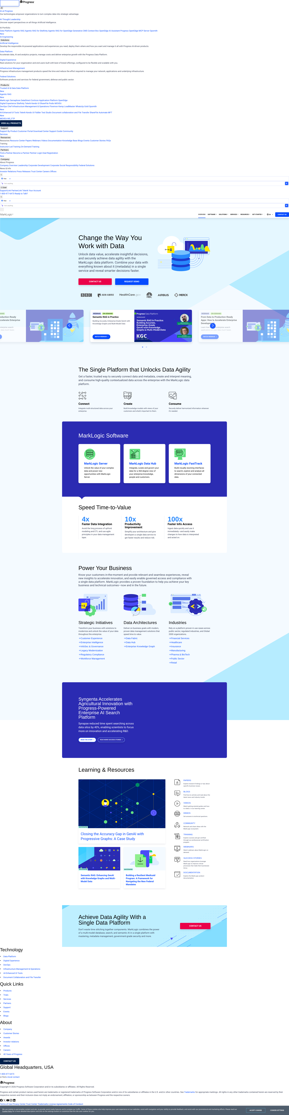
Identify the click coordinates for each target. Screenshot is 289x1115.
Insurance (176, 646)
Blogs (80, 140)
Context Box (93, 31)
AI (2, 8)
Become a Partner (21, 153)
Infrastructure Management (12, 68)
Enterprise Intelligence (92, 642)
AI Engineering (6, 37)
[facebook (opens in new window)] (1, 1101)
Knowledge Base (69, 140)
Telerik (28, 103)
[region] (144, 1110)
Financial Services (180, 638)
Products (5, 85)
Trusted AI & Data (8, 88)
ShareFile (44, 103)
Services (4, 134)
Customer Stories (98, 140)
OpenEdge (63, 100)
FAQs (108, 140)
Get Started (257, 214)
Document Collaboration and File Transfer (22, 977)
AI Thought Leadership (10, 19)
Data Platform (6, 31)
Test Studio (46, 112)
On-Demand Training (30, 147)
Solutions (5, 40)
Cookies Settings (277, 1110)
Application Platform (48, 100)
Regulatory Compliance (92, 654)
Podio (51, 103)
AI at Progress (6, 11)
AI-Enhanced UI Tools (9, 112)
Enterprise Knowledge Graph (140, 646)
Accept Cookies (256, 1110)
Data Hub (130, 642)
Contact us (9, 1061)
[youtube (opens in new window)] (8, 1101)
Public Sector (177, 658)
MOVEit (58, 103)
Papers (28, 140)
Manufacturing (178, 650)
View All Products (11, 123)
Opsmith (78, 32)
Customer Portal (25, 131)
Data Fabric (132, 638)
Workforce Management (93, 658)
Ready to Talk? (21, 193)
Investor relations (11, 1042)
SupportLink (5, 190)
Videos (44, 140)
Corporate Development (39, 165)
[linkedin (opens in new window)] (14, 1101)
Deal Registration (29, 154)
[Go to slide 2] (146, 347)
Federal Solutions (8, 76)
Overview (201, 214)
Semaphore (15, 100)
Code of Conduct (75, 1104)
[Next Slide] (213, 326)
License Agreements (58, 1104)
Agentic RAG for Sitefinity (36, 31)
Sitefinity (20, 103)
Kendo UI (35, 103)
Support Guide (55, 131)
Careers (46, 171)
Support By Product (8, 131)
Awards (6, 1037)
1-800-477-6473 (7, 193)
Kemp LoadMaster (66, 106)
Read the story (86, 740)
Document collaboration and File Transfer (70, 112)
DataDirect (25, 100)
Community (68, 131)
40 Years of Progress (12, 1054)
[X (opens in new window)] (4, 1101)
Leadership (23, 165)
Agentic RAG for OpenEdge (60, 31)
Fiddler (38, 112)
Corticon (35, 100)
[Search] (1, 174)
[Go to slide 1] (142, 347)
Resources (5, 137)
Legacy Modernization (92, 650)
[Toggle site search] (1, 196)
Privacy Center (19, 1104)
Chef (9, 106)
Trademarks (189, 1092)
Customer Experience (91, 638)
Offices (53, 171)
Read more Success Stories (110, 740)
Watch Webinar (101, 337)
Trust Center (36, 171)
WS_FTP (11, 118)
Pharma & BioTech (180, 654)
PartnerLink (16, 190)
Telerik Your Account (31, 190)
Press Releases (23, 171)
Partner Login (36, 153)
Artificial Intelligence (9, 43)
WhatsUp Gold (82, 106)
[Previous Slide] (69, 326)
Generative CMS (80, 31)
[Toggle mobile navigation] (2, 209)
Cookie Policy (7, 1111)
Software (211, 214)
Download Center (41, 131)
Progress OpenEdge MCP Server (134, 31)
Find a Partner (6, 153)
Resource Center (17, 140)
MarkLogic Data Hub (142, 463)
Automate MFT (56, 114)
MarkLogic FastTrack (188, 463)
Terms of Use (6, 1104)
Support (4, 128)
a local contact (13, 1077)
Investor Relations (8, 171)
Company (5, 159)
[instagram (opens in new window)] (11, 1101)
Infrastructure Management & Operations (30, 106)
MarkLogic (5, 100)
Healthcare (176, 642)
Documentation (55, 140)
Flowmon (54, 106)
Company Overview (8, 165)
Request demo (131, 281)
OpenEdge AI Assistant (109, 31)
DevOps (3, 106)
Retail (174, 663)
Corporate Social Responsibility (64, 165)
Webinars (36, 140)
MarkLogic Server (95, 463)
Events (86, 140)
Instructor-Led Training (10, 147)
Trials (5, 995)
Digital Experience (8, 60)
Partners (5, 150)
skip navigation (9, 3)
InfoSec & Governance (92, 646)
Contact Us (282, 214)
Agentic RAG (18, 31)
